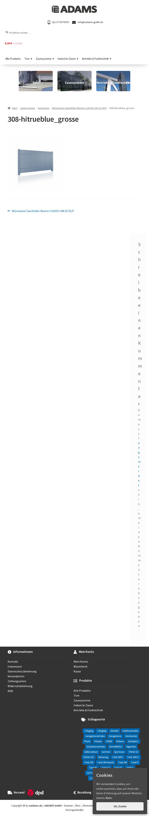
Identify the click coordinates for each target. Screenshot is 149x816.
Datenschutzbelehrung (22, 671)
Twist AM (122, 762)
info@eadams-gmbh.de (90, 22)
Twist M (134, 762)
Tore (27, 58)
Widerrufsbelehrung (20, 686)
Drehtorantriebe (130, 730)
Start (14, 108)
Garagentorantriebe (95, 736)
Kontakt (13, 661)
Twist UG (106, 767)
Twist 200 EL (133, 757)
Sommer (106, 751)
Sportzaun (119, 751)
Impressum (15, 666)
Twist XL (118, 767)
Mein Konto (81, 661)
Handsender (131, 736)
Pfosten (98, 741)
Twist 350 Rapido (105, 762)
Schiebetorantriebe (96, 746)
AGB (10, 691)
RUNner (120, 741)
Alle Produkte (13, 58)
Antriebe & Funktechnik (95, 58)
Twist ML (93, 767)
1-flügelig (88, 730)
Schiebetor (133, 741)
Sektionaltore (91, 751)
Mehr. (109, 798)
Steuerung (103, 757)
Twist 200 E (117, 757)
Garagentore (115, 736)
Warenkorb (80, 666)
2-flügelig (101, 730)
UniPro (129, 767)
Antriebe (114, 730)
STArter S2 (133, 751)
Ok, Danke (120, 806)
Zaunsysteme (43, 58)
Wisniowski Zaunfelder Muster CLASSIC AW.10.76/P (79, 108)
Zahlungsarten (17, 681)
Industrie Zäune (67, 58)
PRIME (109, 741)
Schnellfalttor (115, 746)
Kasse (77, 671)
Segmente (43, 108)
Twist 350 (88, 762)
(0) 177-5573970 (60, 22)
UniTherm (91, 772)
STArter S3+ (88, 757)
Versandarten (16, 676)
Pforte (87, 741)
